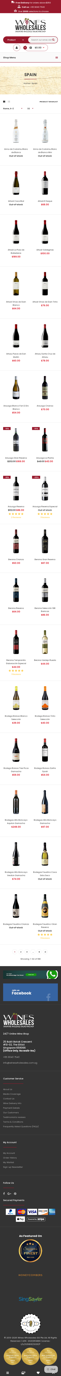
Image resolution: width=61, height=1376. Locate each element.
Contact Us (8, 1098)
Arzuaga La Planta (45, 458)
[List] (9, 101)
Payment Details (11, 1107)
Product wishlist (49, 101)
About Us (7, 1089)
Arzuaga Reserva (16, 506)
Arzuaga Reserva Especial (45, 506)
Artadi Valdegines (45, 249)
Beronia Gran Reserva (45, 559)
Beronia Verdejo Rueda (45, 660)
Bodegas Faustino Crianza (16, 924)
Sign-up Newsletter (13, 1167)
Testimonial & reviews (14, 1117)
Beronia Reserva (16, 608)
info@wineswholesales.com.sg (20, 1062)
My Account (9, 1153)
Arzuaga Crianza (45, 405)
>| (45, 952)
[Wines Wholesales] (30, 33)
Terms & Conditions (13, 1121)
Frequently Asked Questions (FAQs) (21, 1126)
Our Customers (11, 1112)
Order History (10, 1157)
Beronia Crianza (16, 559)
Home (27, 83)
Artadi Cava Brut (16, 201)
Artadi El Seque (45, 201)
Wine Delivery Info (12, 1103)
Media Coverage (12, 1094)
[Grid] (4, 101)
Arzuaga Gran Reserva (16, 458)
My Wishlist (8, 1162)
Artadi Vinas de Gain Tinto (45, 301)
